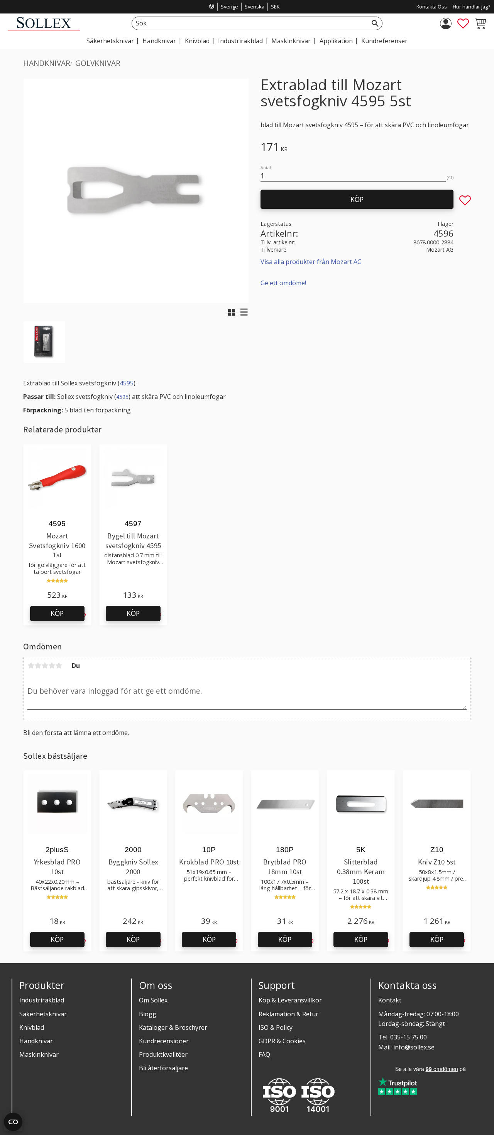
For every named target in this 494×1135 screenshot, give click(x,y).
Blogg (147, 1014)
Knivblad (31, 1027)
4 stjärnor (51, 665)
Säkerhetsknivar (43, 1014)
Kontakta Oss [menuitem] (431, 6)
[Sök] (375, 23)
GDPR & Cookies (282, 1041)
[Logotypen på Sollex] (44, 28)
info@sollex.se (414, 1047)
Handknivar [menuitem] (159, 41)
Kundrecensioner (164, 1041)
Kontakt (389, 1000)
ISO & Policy (276, 1027)
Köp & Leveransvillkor (290, 1000)
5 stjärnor (58, 665)
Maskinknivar (39, 1054)
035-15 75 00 (408, 1037)
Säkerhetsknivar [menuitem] (110, 41)
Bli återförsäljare (163, 1068)
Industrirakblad (41, 1000)
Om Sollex (153, 1000)
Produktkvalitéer (163, 1054)
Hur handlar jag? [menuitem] (471, 6)
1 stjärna (30, 665)
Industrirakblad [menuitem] (240, 41)
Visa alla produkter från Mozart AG (311, 261)
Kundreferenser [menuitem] (384, 41)
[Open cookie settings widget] (13, 1122)
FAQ (264, 1054)
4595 (127, 383)
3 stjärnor (44, 665)
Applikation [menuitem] (336, 41)
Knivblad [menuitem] (197, 41)
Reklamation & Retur (288, 1014)
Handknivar (36, 1041)
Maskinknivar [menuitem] (291, 41)
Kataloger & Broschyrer (173, 1027)
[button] (463, 23)
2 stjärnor (37, 665)
